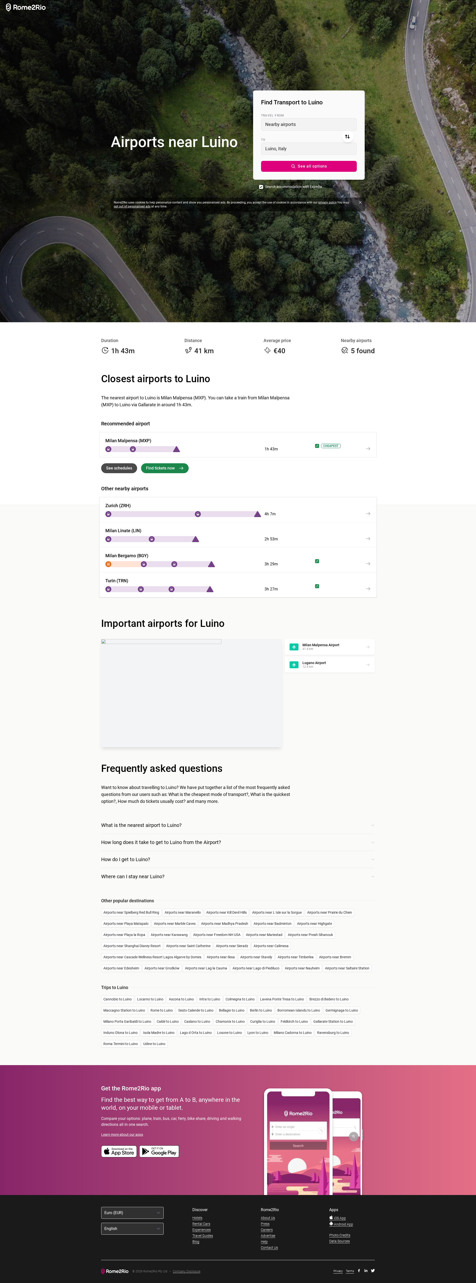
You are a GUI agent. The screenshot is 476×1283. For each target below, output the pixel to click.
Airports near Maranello (183, 912)
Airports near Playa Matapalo (126, 924)
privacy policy (327, 202)
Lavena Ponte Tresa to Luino (282, 999)
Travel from (272, 115)
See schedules (119, 468)
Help (264, 1242)
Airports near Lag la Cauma (206, 968)
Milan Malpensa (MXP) (128, 440)
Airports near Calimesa (271, 946)
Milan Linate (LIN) (123, 530)
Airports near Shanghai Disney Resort (132, 946)
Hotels (197, 1218)
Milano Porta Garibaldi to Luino (127, 1021)
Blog (195, 1242)
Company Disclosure (186, 1271)
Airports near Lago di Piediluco (256, 968)
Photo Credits (339, 1235)
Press (265, 1224)
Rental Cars (201, 1224)
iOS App (339, 1218)
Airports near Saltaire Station (347, 968)
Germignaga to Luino (342, 1010)
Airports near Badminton (273, 924)
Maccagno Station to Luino (124, 1010)
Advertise (268, 1236)
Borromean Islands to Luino (298, 1010)
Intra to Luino (209, 999)
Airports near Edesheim (121, 968)
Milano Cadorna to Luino (293, 1033)
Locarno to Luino (150, 999)
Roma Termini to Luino (120, 1044)
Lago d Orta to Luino (196, 1033)
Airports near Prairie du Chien (329, 912)
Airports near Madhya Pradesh (224, 924)
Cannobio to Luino (117, 999)
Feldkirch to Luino (294, 1021)
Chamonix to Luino (230, 1021)
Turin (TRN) (116, 580)
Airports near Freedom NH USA (216, 935)
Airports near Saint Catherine (188, 946)
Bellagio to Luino (231, 1010)
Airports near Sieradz (232, 946)
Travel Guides (202, 1236)
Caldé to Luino (168, 1021)
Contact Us (269, 1248)
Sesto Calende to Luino (195, 1010)
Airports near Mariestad (264, 935)
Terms (350, 1271)
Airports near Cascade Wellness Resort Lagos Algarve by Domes (152, 957)
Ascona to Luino (181, 999)
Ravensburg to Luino (333, 1033)
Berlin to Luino (261, 1010)
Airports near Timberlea (296, 957)
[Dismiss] (360, 202)
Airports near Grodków (162, 968)
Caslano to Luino (197, 1021)
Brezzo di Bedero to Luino (329, 999)
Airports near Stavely (256, 957)
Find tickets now (160, 468)
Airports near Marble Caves (175, 924)
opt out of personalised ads (132, 206)
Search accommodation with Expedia (293, 187)
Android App (343, 1224)
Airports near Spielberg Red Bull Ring (131, 912)
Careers (267, 1230)
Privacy (338, 1271)
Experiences (201, 1230)
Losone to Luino (229, 1033)
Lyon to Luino (257, 1033)
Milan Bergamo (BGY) (126, 555)
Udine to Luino (154, 1044)
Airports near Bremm (335, 957)
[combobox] (309, 124)
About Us (268, 1218)
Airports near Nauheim (302, 968)
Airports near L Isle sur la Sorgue (277, 912)
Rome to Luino (161, 1010)
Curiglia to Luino (262, 1021)
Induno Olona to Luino (120, 1033)
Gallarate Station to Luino (333, 1021)
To (263, 140)
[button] (309, 166)
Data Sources (339, 1241)
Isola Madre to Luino (159, 1033)
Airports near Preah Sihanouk (310, 935)
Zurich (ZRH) (118, 505)
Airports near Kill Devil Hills (226, 912)
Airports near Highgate (314, 924)
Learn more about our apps (122, 1135)
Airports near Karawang (169, 935)
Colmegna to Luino (240, 999)
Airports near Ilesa (221, 957)
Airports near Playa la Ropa (124, 935)
